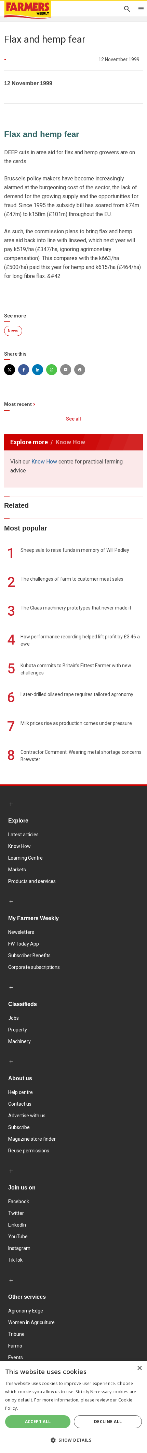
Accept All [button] (38, 1421)
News (13, 330)
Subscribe (19, 1127)
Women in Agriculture (31, 1322)
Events (15, 1357)
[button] (73, 1440)
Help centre (20, 1092)
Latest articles (23, 834)
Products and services (32, 881)
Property (17, 1029)
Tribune (16, 1334)
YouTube (18, 1236)
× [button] (139, 1368)
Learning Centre (25, 858)
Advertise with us (26, 1115)
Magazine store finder (32, 1139)
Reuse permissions (28, 1150)
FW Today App (23, 944)
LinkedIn (17, 1225)
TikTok (15, 1260)
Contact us (19, 1104)
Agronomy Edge (25, 1311)
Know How (44, 461)
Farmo (15, 1346)
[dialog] (73, 1407)
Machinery (19, 1041)
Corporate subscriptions (34, 967)
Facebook (18, 1201)
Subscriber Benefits (29, 955)
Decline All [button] (108, 1421)
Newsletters (21, 932)
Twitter (16, 1213)
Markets (17, 869)
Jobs (13, 1018)
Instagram (19, 1248)
